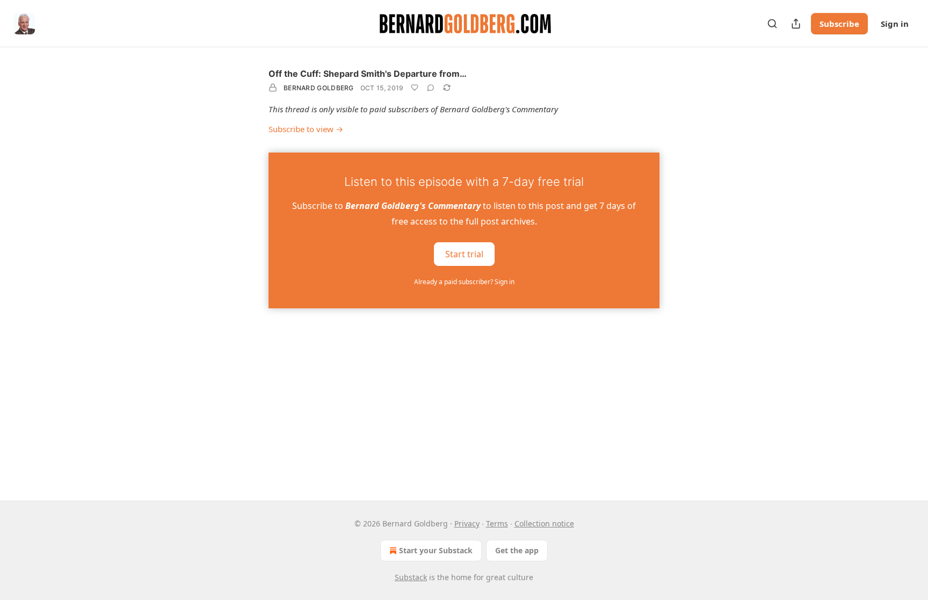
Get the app (517, 550)
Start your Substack (436, 550)
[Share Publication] (796, 23)
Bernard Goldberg (319, 88)
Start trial (464, 253)
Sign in (895, 23)
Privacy (467, 523)
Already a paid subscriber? (464, 281)
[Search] (772, 23)
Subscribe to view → (306, 129)
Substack (411, 577)
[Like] (415, 87)
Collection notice (544, 523)
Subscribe (839, 23)
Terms (497, 523)
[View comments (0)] (431, 87)
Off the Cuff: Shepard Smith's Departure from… (368, 73)
